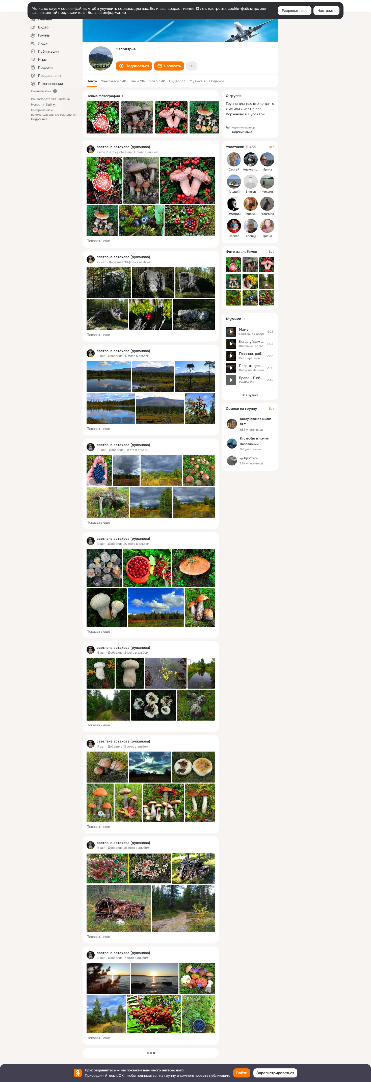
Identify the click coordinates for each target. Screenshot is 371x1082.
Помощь (64, 99)
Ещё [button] (49, 105)
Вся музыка (250, 395)
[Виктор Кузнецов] (251, 182)
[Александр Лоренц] (251, 159)
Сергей (234, 169)
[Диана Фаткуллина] (267, 226)
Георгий (250, 214)
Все (271, 147)
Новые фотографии (103, 96)
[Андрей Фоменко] (234, 182)
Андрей (234, 192)
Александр (251, 169)
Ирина (267, 169)
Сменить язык (41, 91)
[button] (134, 66)
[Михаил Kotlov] (267, 182)
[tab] (92, 81)
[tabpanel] (151, 593)
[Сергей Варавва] (234, 159)
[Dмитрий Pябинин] (234, 204)
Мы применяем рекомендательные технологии (53, 114)
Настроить (326, 10)
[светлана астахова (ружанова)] (91, 149)
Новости (37, 105)
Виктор (251, 192)
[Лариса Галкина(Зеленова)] (234, 226)
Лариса (234, 236)
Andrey (251, 236)
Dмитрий (234, 214)
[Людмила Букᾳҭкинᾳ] (267, 204)
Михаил (267, 192)
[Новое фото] (103, 117)
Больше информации (107, 12)
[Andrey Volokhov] (251, 226)
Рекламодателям (43, 99)
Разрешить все (294, 10)
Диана (267, 236)
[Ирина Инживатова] (267, 159)
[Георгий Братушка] (251, 204)
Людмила (267, 214)
